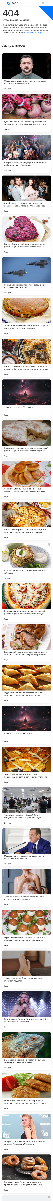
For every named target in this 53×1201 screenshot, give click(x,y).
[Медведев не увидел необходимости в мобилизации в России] (26, 847)
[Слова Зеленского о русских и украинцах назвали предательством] (26, 72)
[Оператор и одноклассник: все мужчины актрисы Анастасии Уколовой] (26, 1133)
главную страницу (32, 32)
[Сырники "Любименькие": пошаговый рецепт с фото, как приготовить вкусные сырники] (26, 480)
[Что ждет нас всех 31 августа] (26, 725)
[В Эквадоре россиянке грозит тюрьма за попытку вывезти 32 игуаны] (26, 1051)
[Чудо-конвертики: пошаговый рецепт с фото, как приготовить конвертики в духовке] (26, 684)
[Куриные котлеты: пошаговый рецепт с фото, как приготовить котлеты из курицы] (26, 1092)
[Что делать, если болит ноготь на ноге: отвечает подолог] (26, 970)
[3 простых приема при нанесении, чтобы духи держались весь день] (26, 888)
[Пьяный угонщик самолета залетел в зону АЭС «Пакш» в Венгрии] (26, 276)
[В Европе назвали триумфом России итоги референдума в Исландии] (26, 154)
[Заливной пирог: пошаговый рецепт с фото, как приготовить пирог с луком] (26, 317)
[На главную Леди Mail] (14, 3)
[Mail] (8, 3)
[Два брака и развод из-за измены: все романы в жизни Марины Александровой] (26, 195)
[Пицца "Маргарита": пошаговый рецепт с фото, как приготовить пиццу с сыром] (26, 521)
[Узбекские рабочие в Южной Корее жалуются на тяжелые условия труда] (26, 806)
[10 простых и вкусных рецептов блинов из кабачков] (26, 562)
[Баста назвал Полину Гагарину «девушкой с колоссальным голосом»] (26, 1010)
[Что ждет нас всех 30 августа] (26, 398)
